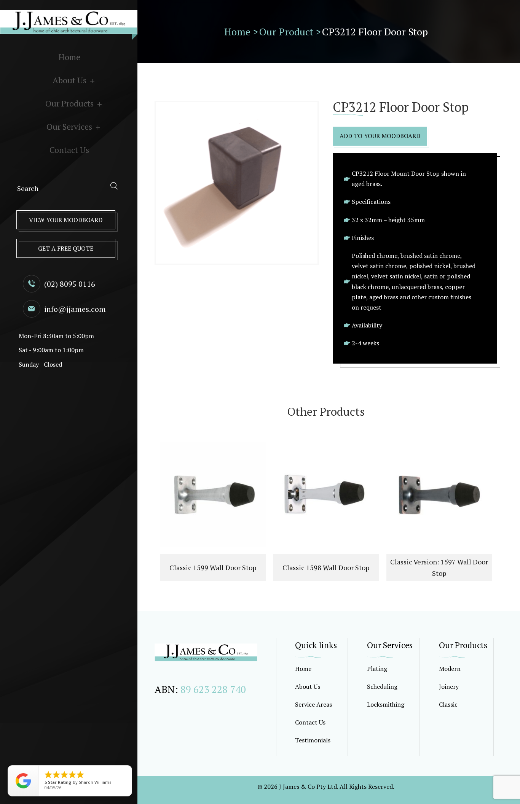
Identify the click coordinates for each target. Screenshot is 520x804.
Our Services (69, 126)
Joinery (449, 686)
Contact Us (69, 149)
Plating (377, 668)
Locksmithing (385, 704)
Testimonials (312, 740)
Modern (450, 668)
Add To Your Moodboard (380, 136)
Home (69, 56)
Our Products (69, 103)
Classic (448, 704)
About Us (69, 80)
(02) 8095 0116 (69, 284)
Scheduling (382, 686)
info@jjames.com (75, 309)
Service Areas (313, 704)
